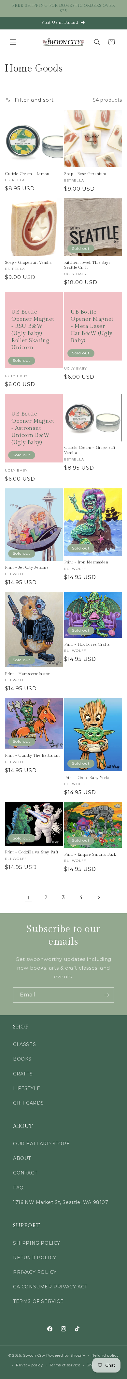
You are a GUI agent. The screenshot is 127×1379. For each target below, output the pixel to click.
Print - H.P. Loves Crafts (87, 644)
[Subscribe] (106, 995)
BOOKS (22, 1059)
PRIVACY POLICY (34, 1272)
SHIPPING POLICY (36, 1243)
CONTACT (25, 1173)
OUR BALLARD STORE (41, 1144)
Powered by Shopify (65, 1355)
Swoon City (34, 1355)
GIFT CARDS (28, 1103)
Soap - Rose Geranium (85, 174)
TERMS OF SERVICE (38, 1301)
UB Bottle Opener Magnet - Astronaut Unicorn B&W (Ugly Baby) (32, 428)
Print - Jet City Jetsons (26, 567)
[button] (13, 42)
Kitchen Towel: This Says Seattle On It (87, 265)
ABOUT (22, 1158)
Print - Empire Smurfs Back (90, 854)
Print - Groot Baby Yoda (86, 777)
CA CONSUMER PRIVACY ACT (50, 1287)
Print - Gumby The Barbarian (32, 755)
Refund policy (105, 1355)
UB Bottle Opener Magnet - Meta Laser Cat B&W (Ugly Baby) (92, 326)
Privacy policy (29, 1365)
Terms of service (64, 1365)
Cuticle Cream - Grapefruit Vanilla (90, 450)
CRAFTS (23, 1074)
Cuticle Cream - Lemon (27, 174)
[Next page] (99, 897)
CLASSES (24, 1044)
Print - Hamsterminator (27, 674)
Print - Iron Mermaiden (86, 562)
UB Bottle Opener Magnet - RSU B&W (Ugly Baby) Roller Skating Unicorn (32, 330)
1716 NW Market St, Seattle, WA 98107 (60, 1202)
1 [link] (28, 898)
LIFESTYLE (26, 1088)
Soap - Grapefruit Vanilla (28, 262)
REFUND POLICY (34, 1258)
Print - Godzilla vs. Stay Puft (32, 852)
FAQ (18, 1188)
